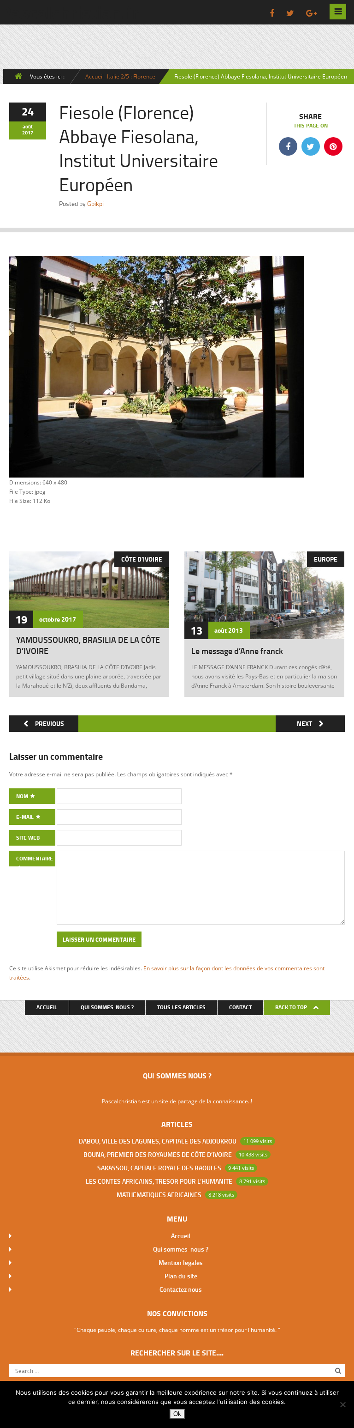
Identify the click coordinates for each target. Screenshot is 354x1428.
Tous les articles (181, 1007)
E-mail (25, 817)
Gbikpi (95, 203)
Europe (325, 559)
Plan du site (181, 1275)
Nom (23, 796)
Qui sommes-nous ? (107, 1007)
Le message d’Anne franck (237, 651)
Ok (177, 1413)
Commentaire (34, 858)
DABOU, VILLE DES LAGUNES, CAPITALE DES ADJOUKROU (157, 1141)
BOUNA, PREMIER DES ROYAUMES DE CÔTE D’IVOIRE (157, 1154)
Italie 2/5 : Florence (131, 76)
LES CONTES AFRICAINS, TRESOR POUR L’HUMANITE (159, 1181)
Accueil (94, 76)
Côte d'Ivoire (141, 559)
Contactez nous (180, 1289)
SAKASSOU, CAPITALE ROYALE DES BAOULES (159, 1167)
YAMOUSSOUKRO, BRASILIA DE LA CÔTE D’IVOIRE (88, 645)
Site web (28, 837)
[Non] (342, 1404)
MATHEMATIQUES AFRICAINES (159, 1194)
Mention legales (181, 1262)
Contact (240, 1007)
